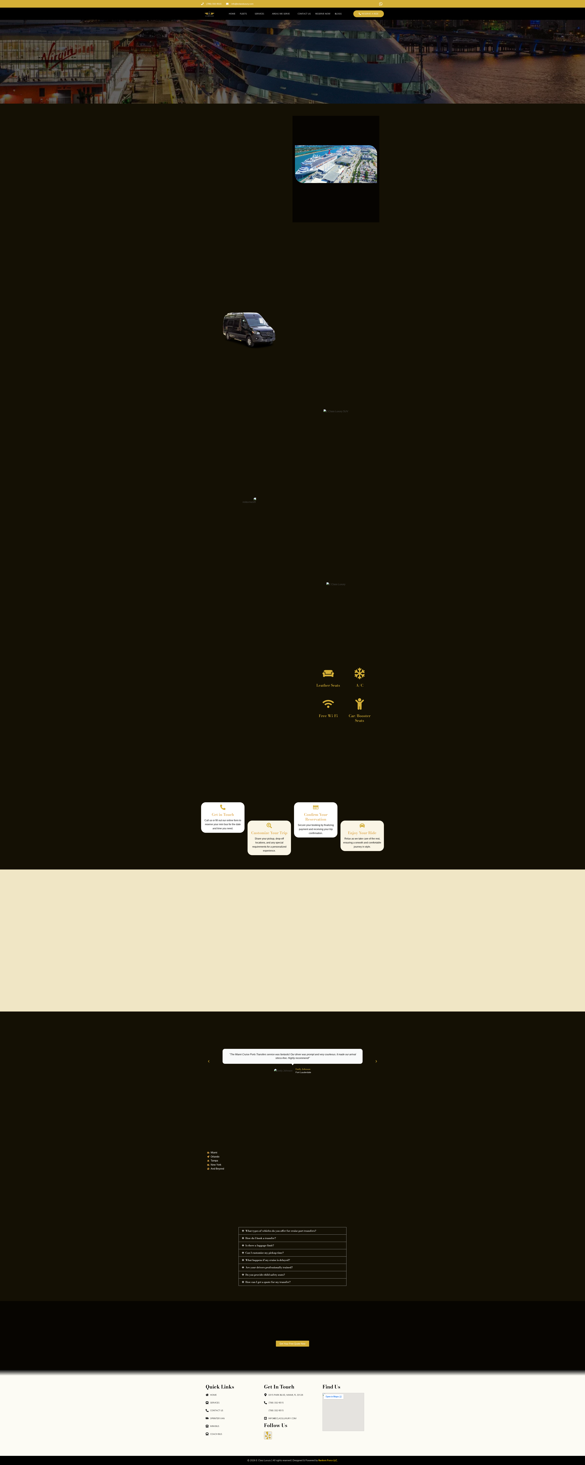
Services (259, 14)
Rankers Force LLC (327, 1460)
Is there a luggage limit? (259, 1245)
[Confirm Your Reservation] (315, 807)
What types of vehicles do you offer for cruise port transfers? (280, 1231)
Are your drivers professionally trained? (269, 1267)
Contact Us (304, 14)
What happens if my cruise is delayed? (267, 1260)
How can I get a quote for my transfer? (268, 1282)
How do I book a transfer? (260, 1238)
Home (232, 14)
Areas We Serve (281, 14)
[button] (208, 1061)
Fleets (243, 14)
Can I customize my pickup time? (264, 1253)
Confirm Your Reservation (316, 817)
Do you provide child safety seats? (265, 1275)
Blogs (338, 14)
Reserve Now (322, 14)
